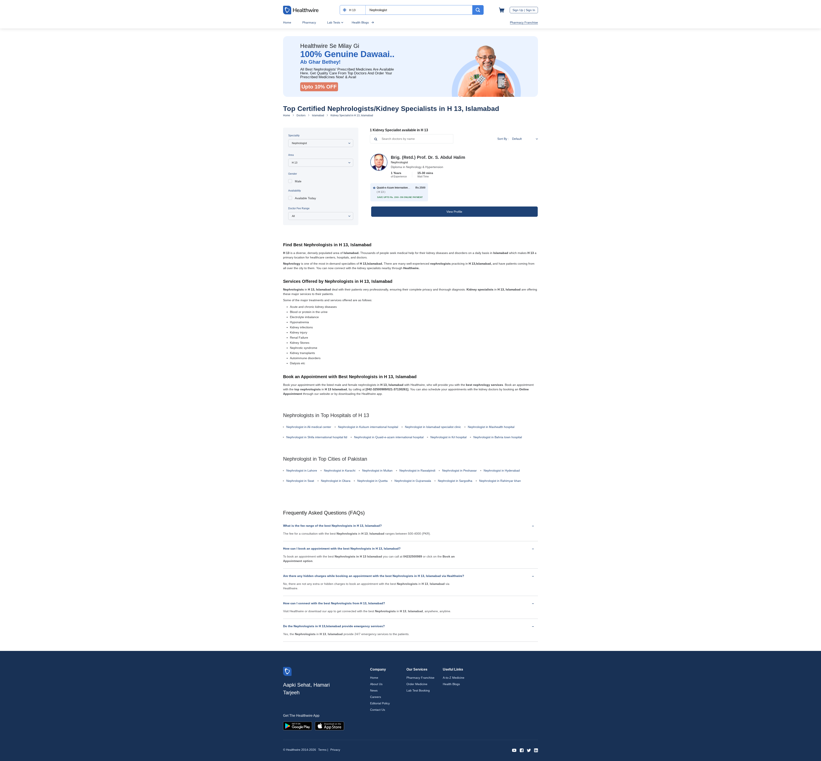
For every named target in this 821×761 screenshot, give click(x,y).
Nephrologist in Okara (335, 480)
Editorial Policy (380, 703)
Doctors (301, 115)
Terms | (323, 749)
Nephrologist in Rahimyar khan (500, 480)
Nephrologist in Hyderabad (502, 470)
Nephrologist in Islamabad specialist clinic (433, 427)
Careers (375, 697)
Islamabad (318, 115)
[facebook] (522, 750)
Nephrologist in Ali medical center (308, 427)
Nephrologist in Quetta (372, 480)
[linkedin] (536, 750)
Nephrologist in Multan (377, 470)
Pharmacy (309, 22)
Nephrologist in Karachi (339, 470)
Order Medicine (416, 684)
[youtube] (514, 750)
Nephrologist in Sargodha (455, 480)
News (374, 690)
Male (298, 181)
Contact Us (377, 709)
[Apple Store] (329, 725)
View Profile (454, 211)
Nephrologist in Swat (300, 480)
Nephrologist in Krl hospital (448, 437)
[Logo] (287, 671)
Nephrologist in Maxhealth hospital (491, 427)
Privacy (335, 749)
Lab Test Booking (418, 690)
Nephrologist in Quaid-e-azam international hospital (389, 437)
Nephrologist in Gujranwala (412, 480)
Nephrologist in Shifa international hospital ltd (316, 437)
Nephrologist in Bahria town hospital (497, 437)
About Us (376, 684)
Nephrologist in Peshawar (459, 470)
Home (287, 22)
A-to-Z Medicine (453, 677)
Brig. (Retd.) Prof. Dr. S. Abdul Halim (428, 157)
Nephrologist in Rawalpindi (417, 470)
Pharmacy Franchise (524, 22)
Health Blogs (360, 22)
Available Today (305, 198)
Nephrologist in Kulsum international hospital (368, 427)
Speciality (294, 135)
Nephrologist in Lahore (301, 470)
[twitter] (529, 750)
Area (291, 154)
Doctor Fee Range (299, 208)
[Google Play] (297, 725)
